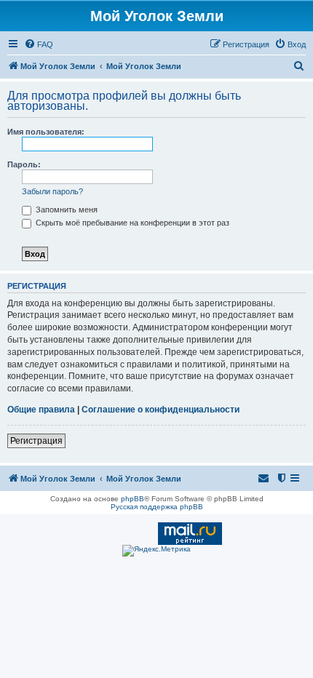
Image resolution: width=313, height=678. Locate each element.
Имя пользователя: (45, 131)
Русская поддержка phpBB (157, 507)
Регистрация (36, 441)
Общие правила (41, 409)
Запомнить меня (65, 209)
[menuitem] (38, 44)
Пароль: (24, 164)
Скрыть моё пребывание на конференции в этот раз (131, 222)
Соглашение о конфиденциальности (160, 409)
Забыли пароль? (52, 191)
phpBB (132, 499)
